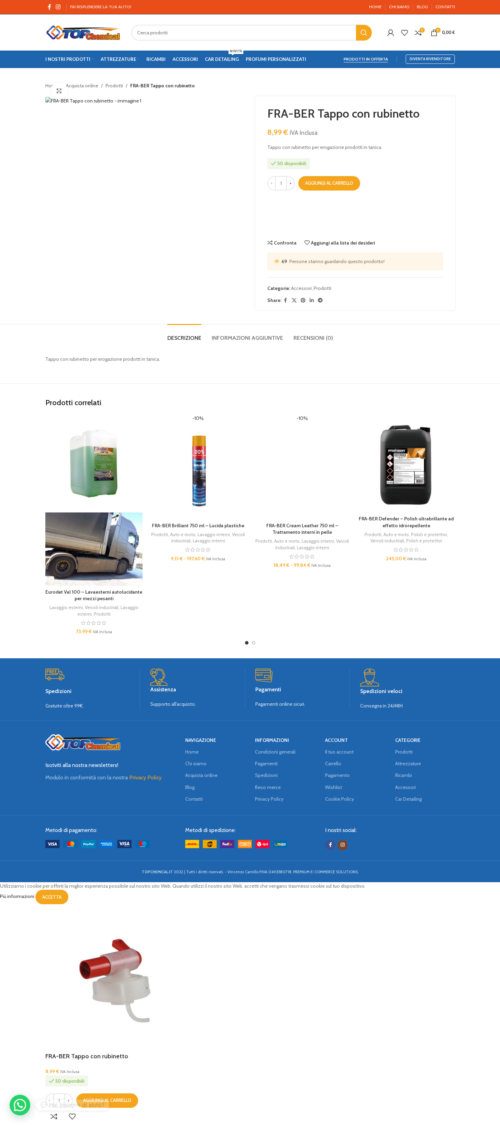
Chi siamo (196, 763)
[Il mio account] (391, 33)
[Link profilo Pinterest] (303, 300)
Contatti (194, 799)
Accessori (301, 288)
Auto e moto (183, 534)
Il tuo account (339, 752)
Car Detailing (408, 799)
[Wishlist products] (404, 33)
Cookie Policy (339, 799)
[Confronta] (54, 1116)
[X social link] (294, 300)
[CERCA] (364, 33)
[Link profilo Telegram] (320, 300)
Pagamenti (266, 763)
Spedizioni (266, 775)
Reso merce (268, 787)
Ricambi (403, 775)
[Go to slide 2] (253, 643)
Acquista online (82, 86)
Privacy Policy (145, 777)
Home (192, 752)
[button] (20, 1105)
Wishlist (333, 787)
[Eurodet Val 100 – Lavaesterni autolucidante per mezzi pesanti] (94, 463)
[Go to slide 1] (246, 643)
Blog (190, 787)
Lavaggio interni (214, 534)
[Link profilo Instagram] (58, 7)
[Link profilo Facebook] (49, 7)
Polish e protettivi (429, 534)
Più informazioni (17, 897)
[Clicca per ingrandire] (59, 90)
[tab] (184, 334)
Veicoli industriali (102, 607)
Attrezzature (408, 763)
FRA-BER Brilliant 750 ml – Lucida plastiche (198, 525)
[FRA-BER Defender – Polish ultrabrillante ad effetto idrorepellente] (406, 463)
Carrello (333, 763)
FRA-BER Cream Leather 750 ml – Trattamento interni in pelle (302, 529)
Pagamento (337, 775)
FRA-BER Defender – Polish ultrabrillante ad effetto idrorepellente (406, 522)
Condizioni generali (275, 752)
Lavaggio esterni (66, 607)
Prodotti (114, 86)
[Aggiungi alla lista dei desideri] (72, 1116)
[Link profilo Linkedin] (312, 300)
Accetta (52, 897)
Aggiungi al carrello (329, 183)
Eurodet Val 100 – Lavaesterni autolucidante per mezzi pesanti (93, 595)
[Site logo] (83, 32)
